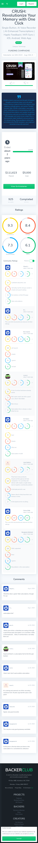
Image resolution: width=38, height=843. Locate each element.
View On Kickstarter (19, 186)
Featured (18, 42)
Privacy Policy (18, 788)
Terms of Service (9, 788)
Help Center (19, 814)
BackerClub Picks (19, 800)
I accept (19, 838)
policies (31, 834)
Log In (21, 4)
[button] (7, 3)
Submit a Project (19, 824)
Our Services (19, 822)
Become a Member (19, 810)
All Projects (19, 802)
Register (31, 4)
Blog (19, 812)
